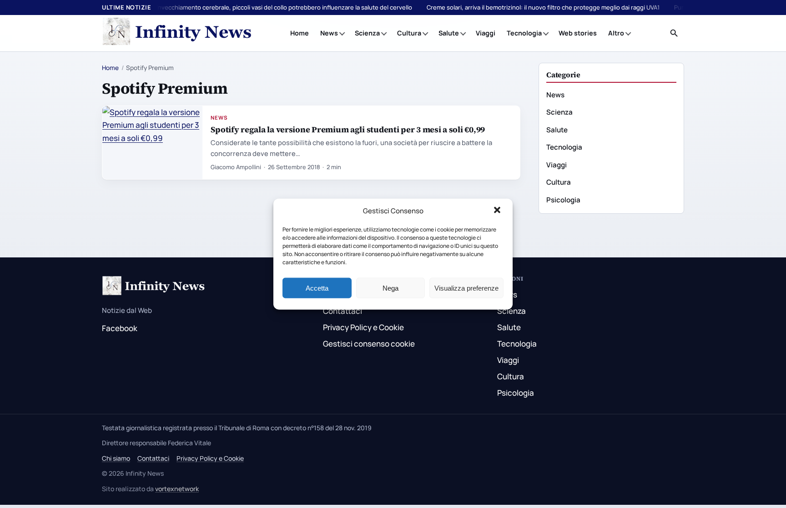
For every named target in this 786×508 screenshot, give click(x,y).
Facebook (119, 328)
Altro (616, 33)
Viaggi (485, 33)
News (329, 33)
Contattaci (342, 311)
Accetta (317, 288)
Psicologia (563, 200)
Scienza (367, 33)
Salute (448, 33)
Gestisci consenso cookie (369, 343)
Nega (390, 288)
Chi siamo (116, 458)
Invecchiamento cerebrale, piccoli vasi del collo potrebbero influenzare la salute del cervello (284, 7)
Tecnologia (524, 33)
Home (299, 33)
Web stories (578, 33)
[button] (498, 211)
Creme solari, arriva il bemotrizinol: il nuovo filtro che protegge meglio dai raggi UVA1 (543, 7)
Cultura (409, 33)
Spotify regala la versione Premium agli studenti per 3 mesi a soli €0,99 (348, 129)
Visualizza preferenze (466, 288)
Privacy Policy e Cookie (363, 327)
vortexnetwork (177, 488)
